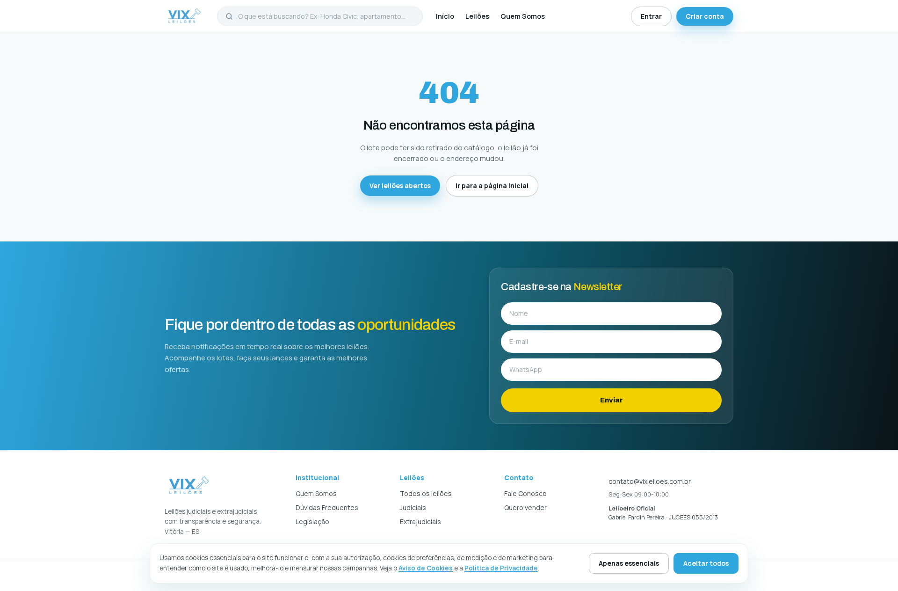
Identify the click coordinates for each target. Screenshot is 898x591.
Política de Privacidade (501, 568)
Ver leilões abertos (400, 185)
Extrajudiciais (420, 521)
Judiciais (413, 507)
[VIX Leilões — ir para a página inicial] (184, 16)
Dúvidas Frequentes (327, 507)
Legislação (312, 521)
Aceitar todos (706, 563)
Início (445, 16)
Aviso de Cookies (425, 568)
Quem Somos (522, 16)
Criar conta (705, 16)
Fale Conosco (525, 493)
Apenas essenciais (629, 563)
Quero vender (525, 507)
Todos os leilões (426, 493)
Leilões (477, 16)
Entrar (651, 16)
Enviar (611, 400)
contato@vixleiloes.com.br (649, 481)
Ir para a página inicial (492, 185)
